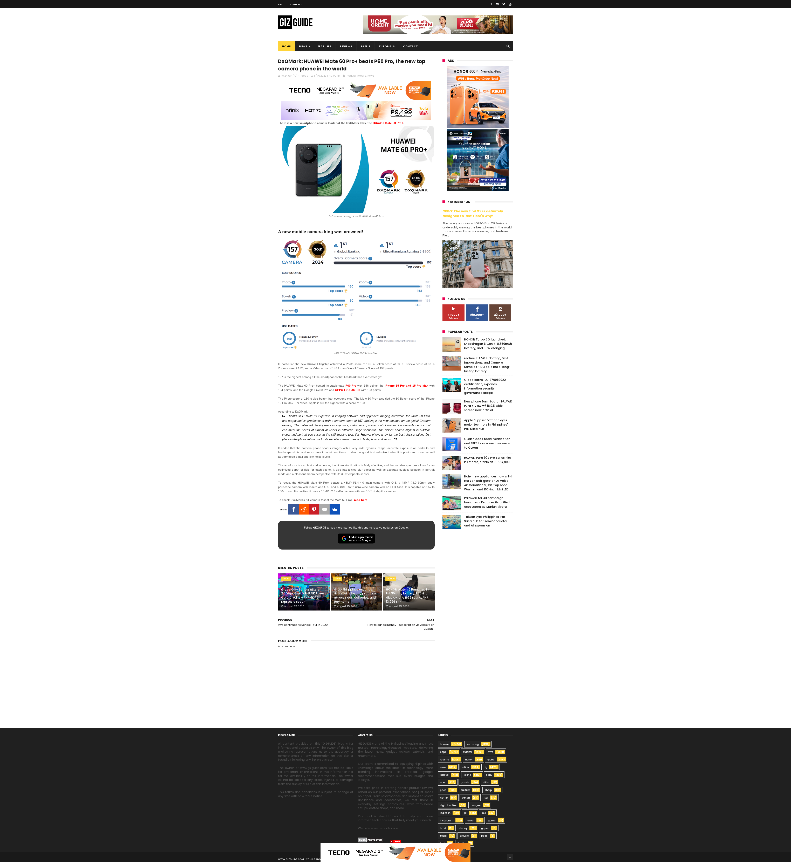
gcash (465, 782)
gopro (485, 828)
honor (391, 578)
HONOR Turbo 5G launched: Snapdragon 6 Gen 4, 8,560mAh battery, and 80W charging (488, 343)
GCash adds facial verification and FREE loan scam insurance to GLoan (487, 443)
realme (444, 759)
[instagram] (497, 4)
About (282, 4)
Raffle (365, 46)
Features (324, 46)
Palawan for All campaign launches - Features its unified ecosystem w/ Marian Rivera (487, 502)
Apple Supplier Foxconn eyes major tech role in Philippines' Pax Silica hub (486, 424)
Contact (296, 4)
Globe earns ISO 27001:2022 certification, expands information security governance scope (485, 386)
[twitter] (504, 4)
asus (443, 767)
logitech (445, 813)
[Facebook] (293, 509)
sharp (488, 790)
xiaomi (467, 752)
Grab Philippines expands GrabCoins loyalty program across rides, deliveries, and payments (355, 595)
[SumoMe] (335, 509)
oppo (443, 752)
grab (338, 578)
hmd (443, 828)
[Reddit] (304, 509)
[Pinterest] (314, 509)
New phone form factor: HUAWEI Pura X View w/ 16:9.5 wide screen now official (488, 405)
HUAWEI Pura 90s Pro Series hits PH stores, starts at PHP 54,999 (487, 460)
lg (486, 767)
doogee (476, 805)
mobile (361, 75)
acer (443, 782)
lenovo (444, 775)
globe (286, 578)
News (303, 46)
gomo (492, 820)
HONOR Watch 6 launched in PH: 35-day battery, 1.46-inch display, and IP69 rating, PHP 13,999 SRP (407, 595)
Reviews (346, 46)
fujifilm (465, 790)
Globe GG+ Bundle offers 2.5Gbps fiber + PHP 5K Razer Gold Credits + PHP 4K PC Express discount (302, 595)
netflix (444, 797)
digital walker (448, 805)
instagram (446, 820)
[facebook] (491, 4)
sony (489, 775)
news (370, 75)
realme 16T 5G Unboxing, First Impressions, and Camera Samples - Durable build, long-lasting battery (487, 364)
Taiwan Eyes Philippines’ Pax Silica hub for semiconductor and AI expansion (486, 521)
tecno (467, 775)
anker (470, 820)
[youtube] (510, 4)
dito (486, 782)
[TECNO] (395, 852)
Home (286, 46)
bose (484, 835)
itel (486, 797)
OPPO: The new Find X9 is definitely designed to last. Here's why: (472, 213)
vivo (490, 752)
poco (443, 790)
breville (464, 835)
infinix (465, 767)
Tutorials (387, 46)
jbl (465, 813)
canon (466, 797)
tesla (443, 835)
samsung (473, 744)
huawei (351, 75)
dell (483, 813)
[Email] (324, 509)
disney (463, 828)
